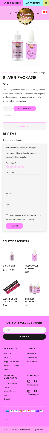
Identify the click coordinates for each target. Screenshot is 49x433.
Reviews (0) (24, 126)
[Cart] (15, 13)
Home (5, 72)
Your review (11, 172)
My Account (31, 353)
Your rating (11, 163)
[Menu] (3, 13)
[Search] (38, 13)
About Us (7, 353)
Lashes (6, 395)
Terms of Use (32, 357)
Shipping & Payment (11, 361)
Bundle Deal (27, 72)
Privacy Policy (32, 361)
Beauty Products (15, 72)
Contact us (8, 369)
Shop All (7, 399)
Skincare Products (10, 383)
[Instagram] (28, 381)
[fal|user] (10, 12)
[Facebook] (35, 381)
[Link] (25, 16)
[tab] (24, 126)
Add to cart (24, 108)
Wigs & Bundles (10, 391)
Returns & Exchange (11, 365)
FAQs (6, 357)
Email (9, 204)
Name (9, 193)
